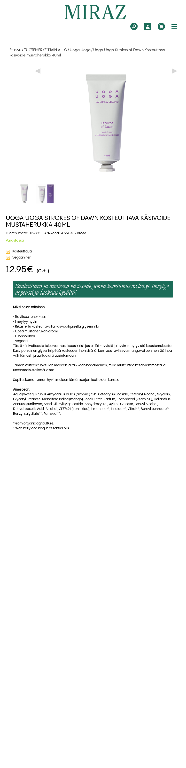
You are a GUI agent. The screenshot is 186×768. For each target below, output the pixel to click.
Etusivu (15, 50)
